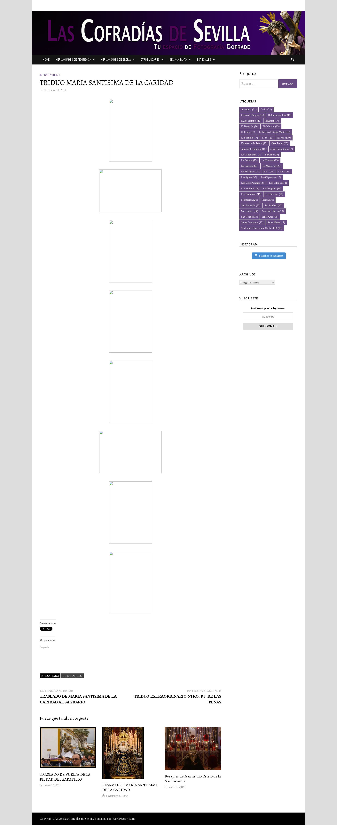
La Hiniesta (270, 160)
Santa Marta (276, 222)
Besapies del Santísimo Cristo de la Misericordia (193, 779)
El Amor (272, 120)
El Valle (284, 137)
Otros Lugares (150, 59)
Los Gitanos (278, 182)
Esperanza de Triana (254, 143)
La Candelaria (251, 154)
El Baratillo (50, 75)
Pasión (268, 199)
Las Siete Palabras (253, 182)
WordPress (119, 818)
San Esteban (273, 205)
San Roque (249, 216)
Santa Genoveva (252, 222)
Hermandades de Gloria (116, 59)
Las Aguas (249, 177)
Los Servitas (274, 194)
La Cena (272, 154)
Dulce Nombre (251, 120)
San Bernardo (250, 205)
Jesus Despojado (281, 148)
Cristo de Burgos (252, 115)
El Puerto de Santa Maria (274, 132)
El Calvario (271, 126)
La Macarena (272, 165)
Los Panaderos (251, 194)
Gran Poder (279, 143)
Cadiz (266, 109)
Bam (132, 818)
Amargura (248, 109)
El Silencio (249, 137)
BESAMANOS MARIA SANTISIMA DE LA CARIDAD (130, 787)
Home (46, 59)
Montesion (249, 199)
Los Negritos (272, 188)
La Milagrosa (250, 171)
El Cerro (248, 132)
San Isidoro (249, 211)
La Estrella (249, 160)
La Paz (284, 171)
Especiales (204, 59)
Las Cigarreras (271, 177)
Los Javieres (250, 188)
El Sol (267, 137)
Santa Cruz (270, 216)
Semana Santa (178, 59)
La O (269, 171)
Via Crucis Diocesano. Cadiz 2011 (261, 228)
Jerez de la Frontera (253, 148)
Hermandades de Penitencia (73, 59)
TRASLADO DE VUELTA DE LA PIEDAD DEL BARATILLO (65, 777)
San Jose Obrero (273, 211)
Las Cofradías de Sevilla (78, 818)
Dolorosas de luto (279, 115)
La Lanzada (249, 165)
